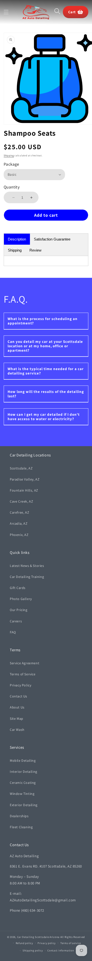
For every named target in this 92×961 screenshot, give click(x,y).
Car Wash (17, 729)
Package (11, 164)
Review (35, 250)
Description (17, 239)
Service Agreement (24, 663)
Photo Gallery (21, 599)
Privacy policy (47, 943)
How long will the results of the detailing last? (46, 393)
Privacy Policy (20, 685)
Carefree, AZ (19, 512)
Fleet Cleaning (21, 827)
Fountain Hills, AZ (24, 490)
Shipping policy (33, 950)
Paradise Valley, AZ (24, 479)
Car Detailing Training (27, 576)
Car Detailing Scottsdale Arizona (38, 937)
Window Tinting (22, 793)
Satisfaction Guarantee (52, 239)
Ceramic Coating (23, 782)
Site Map (16, 718)
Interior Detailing (23, 771)
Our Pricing (18, 610)
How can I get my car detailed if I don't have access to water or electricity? (44, 416)
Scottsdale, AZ (21, 468)
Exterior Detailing (24, 805)
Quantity (12, 187)
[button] (6, 12)
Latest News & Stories (27, 565)
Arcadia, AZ (19, 523)
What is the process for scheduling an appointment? (43, 320)
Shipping (9, 155)
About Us (17, 707)
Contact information (60, 950)
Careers (16, 621)
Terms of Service (23, 674)
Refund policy (24, 943)
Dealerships (19, 816)
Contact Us (18, 696)
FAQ (13, 632)
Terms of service (70, 943)
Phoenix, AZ (19, 535)
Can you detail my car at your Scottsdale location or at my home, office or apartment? (45, 346)
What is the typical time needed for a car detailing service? (46, 370)
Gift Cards (18, 588)
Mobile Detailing (23, 760)
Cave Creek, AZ (21, 501)
